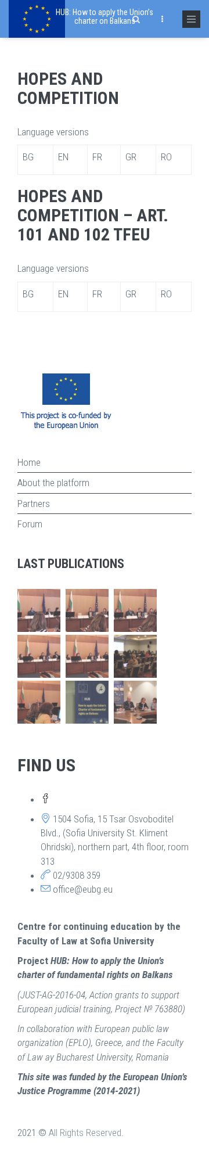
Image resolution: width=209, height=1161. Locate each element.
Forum (29, 524)
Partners (33, 503)
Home (29, 462)
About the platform (53, 482)
